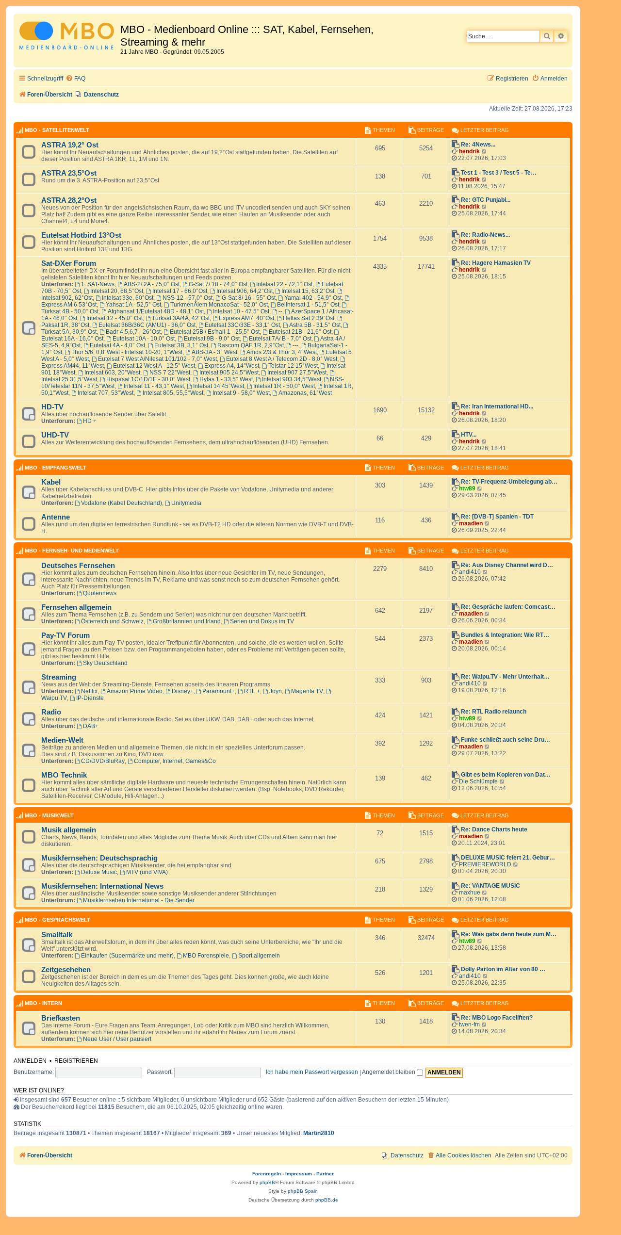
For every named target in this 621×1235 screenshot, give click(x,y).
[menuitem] (75, 78)
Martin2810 (318, 1133)
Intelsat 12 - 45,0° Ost (114, 318)
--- (295, 345)
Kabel (51, 482)
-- (280, 311)
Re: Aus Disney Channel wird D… (507, 565)
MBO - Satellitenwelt (57, 130)
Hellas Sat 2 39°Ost (308, 318)
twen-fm (469, 1024)
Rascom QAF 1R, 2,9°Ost (250, 345)
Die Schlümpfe (478, 781)
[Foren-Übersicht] (68, 37)
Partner (325, 1173)
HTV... (468, 434)
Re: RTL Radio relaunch (493, 711)
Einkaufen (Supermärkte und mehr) (127, 955)
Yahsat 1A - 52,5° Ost (133, 304)
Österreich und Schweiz (112, 621)
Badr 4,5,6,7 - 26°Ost (133, 331)
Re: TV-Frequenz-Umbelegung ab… (509, 481)
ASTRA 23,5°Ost (69, 173)
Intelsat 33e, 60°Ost (127, 297)
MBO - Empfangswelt (55, 468)
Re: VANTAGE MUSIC (490, 885)
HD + (90, 421)
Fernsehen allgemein (76, 607)
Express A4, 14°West (231, 365)
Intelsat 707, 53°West (105, 393)
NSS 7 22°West (169, 372)
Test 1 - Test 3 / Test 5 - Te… (499, 172)
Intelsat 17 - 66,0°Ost (179, 291)
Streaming (58, 677)
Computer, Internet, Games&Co (175, 761)
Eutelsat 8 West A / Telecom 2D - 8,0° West (281, 359)
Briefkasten (60, 1018)
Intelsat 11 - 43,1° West (154, 386)
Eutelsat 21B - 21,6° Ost (300, 331)
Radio (51, 712)
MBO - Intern (43, 1003)
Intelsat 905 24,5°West (229, 372)
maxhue (469, 892)
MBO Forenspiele (206, 955)
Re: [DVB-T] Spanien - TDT (497, 516)
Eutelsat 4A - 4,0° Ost (117, 345)
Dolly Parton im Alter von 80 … (503, 969)
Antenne (55, 517)
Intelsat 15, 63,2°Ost (307, 291)
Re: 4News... (478, 144)
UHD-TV (55, 435)
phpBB (267, 1182)
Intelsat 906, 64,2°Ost (244, 291)
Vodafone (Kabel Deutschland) (121, 503)
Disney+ (183, 691)
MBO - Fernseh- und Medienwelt (72, 550)
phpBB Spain (303, 1191)
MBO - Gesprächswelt (57, 920)
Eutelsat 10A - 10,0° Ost (144, 338)
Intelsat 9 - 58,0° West (241, 393)
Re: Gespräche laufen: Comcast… (508, 606)
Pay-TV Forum (65, 635)
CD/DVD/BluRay (103, 761)
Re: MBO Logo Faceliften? (497, 1017)
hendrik (469, 151)
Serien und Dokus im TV (262, 621)
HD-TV (52, 407)
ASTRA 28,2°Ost (69, 200)
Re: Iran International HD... (497, 406)
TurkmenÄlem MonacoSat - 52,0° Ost (219, 304)
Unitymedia (186, 503)
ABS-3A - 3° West (214, 352)
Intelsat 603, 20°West (112, 372)
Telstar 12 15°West (293, 365)
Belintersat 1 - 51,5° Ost (308, 304)
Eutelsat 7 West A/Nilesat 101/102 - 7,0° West (157, 359)
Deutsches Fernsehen (78, 565)
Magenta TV (307, 691)
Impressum (298, 1173)
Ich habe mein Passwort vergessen (312, 1072)
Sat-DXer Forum (68, 263)
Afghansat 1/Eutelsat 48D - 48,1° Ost (156, 311)
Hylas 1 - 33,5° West (226, 379)
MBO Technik (64, 775)
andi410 (470, 572)
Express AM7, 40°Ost (246, 318)
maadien (471, 523)
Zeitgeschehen (66, 970)
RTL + (252, 691)
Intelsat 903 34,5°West (291, 379)
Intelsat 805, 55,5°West (173, 393)
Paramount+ (218, 691)
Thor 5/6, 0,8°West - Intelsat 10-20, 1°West (126, 352)
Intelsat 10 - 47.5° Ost (241, 311)
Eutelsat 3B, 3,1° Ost (181, 345)
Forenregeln (266, 1173)
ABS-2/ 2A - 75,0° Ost (152, 284)
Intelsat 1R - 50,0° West (284, 386)
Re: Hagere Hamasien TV (496, 263)
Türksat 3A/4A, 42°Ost (181, 318)
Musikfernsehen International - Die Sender (139, 900)
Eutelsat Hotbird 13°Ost (81, 235)
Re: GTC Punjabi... (485, 199)
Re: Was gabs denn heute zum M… (508, 934)
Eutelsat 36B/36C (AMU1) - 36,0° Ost (147, 325)
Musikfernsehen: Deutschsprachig (99, 858)
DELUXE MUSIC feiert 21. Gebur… (508, 857)
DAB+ (90, 726)
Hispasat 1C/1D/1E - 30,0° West (148, 379)
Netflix (89, 691)
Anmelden (30, 1061)
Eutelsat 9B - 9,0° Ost (212, 338)
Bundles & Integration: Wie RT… (505, 635)
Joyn (275, 691)
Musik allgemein (68, 830)
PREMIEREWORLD (485, 864)
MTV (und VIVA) (147, 872)
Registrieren (76, 1061)
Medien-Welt (62, 740)
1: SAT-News (97, 284)
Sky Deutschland (105, 663)
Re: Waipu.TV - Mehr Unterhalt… (505, 676)
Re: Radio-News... (485, 234)
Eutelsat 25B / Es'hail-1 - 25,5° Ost (215, 331)
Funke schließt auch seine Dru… (505, 739)
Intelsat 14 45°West (218, 386)
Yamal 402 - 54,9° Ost (313, 297)
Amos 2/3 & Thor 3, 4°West (281, 352)
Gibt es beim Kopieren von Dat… (506, 774)
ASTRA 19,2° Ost (69, 145)
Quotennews (99, 593)
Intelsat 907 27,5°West (297, 372)
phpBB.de (326, 1199)
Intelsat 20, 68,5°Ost (116, 291)
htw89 (467, 488)
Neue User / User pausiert (117, 1039)
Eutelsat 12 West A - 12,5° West (154, 365)
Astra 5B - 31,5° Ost (315, 325)
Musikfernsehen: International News (102, 886)
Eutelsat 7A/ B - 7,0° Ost (280, 338)
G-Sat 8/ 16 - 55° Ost (249, 297)
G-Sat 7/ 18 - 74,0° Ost (218, 284)
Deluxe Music (99, 872)
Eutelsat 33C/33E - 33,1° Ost (242, 325)
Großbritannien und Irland (187, 621)
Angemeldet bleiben (389, 1072)
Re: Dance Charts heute (494, 829)
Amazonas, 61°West (305, 393)
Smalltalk (56, 935)
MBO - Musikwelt (49, 815)
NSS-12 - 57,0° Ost (187, 297)
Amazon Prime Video (135, 691)
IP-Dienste (90, 698)
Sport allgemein (259, 955)
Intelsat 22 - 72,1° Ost (284, 284)
